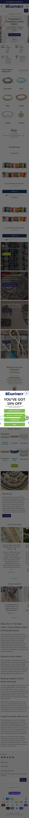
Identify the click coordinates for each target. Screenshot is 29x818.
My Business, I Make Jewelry (14, 415)
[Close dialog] (26, 393)
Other (14, 424)
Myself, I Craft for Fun (14, 410)
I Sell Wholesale (14, 419)
